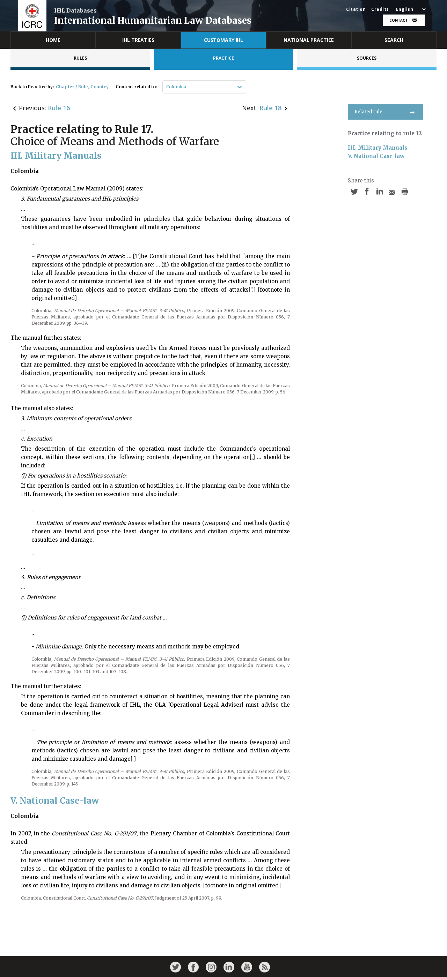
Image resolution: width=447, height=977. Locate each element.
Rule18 (270, 108)
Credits (380, 9)
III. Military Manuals (377, 147)
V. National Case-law (376, 156)
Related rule (368, 112)
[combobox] (166, 87)
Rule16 (59, 108)
